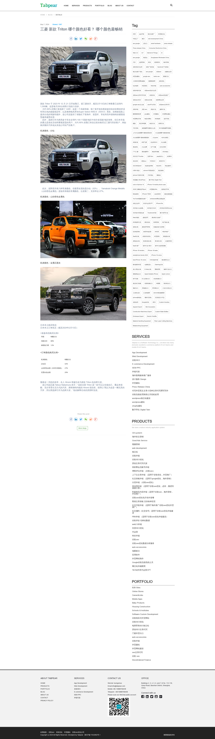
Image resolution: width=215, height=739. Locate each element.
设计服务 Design (139, 379)
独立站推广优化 (137, 71)
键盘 (134, 123)
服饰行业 (162, 109)
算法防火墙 (158, 241)
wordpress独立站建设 (141, 398)
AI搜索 (158, 283)
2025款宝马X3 (151, 208)
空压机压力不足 (159, 297)
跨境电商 (157, 119)
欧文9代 (159, 166)
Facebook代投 (152, 213)
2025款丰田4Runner (166, 208)
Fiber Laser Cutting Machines (163, 321)
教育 (143, 39)
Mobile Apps (137, 599)
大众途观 (163, 142)
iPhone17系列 (146, 194)
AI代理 (157, 231)
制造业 (145, 57)
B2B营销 (156, 222)
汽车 (134, 62)
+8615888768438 (121, 692)
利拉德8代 (168, 166)
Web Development (139, 356)
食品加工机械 (137, 283)
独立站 (135, 452)
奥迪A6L (135, 147)
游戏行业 (161, 123)
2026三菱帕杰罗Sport (139, 189)
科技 (149, 62)
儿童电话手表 (165, 189)
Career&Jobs (137, 595)
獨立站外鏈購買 (138, 566)
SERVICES (76, 5)
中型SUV (152, 161)
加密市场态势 (147, 231)
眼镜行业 (166, 76)
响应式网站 (148, 119)
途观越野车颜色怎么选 (148, 128)
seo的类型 (157, 194)
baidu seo (157, 76)
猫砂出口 (135, 288)
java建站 (147, 114)
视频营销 (136, 444)
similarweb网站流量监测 (157, 199)
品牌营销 (142, 62)
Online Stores (138, 591)
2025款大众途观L (138, 208)
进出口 (145, 43)
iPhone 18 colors (156, 255)
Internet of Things (152, 53)
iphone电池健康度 (159, 293)
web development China (155, 39)
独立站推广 (151, 34)
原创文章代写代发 (139, 463)
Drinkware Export (138, 316)
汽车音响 (135, 128)
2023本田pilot (137, 166)
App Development (139, 353)
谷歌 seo (144, 109)
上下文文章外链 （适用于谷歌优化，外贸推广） (152, 475)
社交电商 (135, 86)
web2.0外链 (137, 524)
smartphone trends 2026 (140, 255)
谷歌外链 (135, 109)
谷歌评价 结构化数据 (141, 520)
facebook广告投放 (163, 67)
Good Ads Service (139, 440)
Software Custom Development (145, 614)
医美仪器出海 (147, 241)
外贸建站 (156, 114)
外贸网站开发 (137, 119)
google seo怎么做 (138, 104)
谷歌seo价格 (148, 100)
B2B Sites (136, 588)
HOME (66, 5)
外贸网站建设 (166, 114)
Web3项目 (136, 217)
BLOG (110, 5)
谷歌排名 (152, 95)
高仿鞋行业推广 (156, 217)
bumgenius (118, 683)
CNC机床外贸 (154, 260)
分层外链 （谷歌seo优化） (143, 482)
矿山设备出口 (146, 278)
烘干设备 (135, 278)
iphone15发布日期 (138, 175)
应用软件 (136, 555)
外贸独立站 (161, 34)
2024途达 (165, 151)
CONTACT (130, 5)
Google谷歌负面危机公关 (142, 562)
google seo (146, 76)
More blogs (82, 428)
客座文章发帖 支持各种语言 (144, 501)
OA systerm (137, 433)
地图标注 (136, 551)
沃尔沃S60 (163, 147)
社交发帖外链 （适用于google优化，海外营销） (152, 479)
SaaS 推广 (136, 246)
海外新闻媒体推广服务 (141, 375)
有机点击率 (136, 203)
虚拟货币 (145, 217)
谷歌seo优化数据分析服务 (143, 543)
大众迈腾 (144, 147)
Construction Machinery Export (142, 311)
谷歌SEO (136, 360)
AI (161, 53)
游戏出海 (135, 227)
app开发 (141, 34)
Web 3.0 (135, 53)
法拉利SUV (153, 142)
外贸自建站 (136, 76)
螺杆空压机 (148, 297)
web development (139, 448)
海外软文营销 (138, 437)
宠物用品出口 (137, 274)
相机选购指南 (168, 194)
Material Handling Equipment (142, 321)
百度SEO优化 (138, 528)
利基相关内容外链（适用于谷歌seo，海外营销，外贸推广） (152, 493)
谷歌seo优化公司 (78, 732)
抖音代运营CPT (148, 203)
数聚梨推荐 (152, 81)
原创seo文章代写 (164, 104)
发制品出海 (136, 241)
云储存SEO (168, 241)
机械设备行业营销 (159, 227)
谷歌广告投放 (150, 67)
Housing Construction (141, 607)
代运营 (135, 532)
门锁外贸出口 (138, 633)
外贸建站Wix (153, 189)
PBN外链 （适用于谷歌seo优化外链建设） (150, 517)
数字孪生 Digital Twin (155, 180)
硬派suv (144, 161)
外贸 (134, 34)
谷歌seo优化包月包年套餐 (143, 498)
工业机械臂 (146, 293)
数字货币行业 (164, 213)
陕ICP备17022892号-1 (92, 735)
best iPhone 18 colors (139, 260)
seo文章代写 (137, 652)
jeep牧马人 (160, 156)
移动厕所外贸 (137, 264)
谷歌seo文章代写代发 (139, 95)
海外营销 (166, 62)
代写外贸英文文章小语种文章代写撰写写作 (150, 391)
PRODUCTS (87, 5)
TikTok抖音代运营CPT (141, 570)
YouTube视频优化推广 (139, 199)
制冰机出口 (167, 283)
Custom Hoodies (164, 302)
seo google (136, 43)
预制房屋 (157, 269)
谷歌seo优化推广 (163, 95)
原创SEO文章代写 (139, 629)
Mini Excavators (150, 307)
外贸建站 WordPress (139, 180)
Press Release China (141, 387)
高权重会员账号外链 (140, 467)
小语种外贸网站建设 (139, 81)
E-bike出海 (148, 269)
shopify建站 (137, 406)
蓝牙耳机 (166, 119)
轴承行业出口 (168, 269)
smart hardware (155, 43)
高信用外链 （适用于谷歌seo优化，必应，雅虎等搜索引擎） (153, 487)
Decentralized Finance (141, 660)
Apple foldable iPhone (151, 274)
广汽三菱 (135, 151)
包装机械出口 (149, 283)
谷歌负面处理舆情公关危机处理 (145, 394)
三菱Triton (150, 156)
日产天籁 (153, 147)
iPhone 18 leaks (153, 250)
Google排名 (145, 302)
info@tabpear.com (118, 686)
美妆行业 (153, 109)
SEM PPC (136, 368)
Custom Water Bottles (161, 311)
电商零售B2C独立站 (140, 626)
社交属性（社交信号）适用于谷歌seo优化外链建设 (152, 512)
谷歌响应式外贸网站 (140, 618)
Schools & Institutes (140, 610)
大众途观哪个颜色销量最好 (141, 137)
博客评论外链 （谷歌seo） (143, 471)
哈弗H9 (169, 156)
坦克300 (135, 161)
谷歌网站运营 (160, 100)
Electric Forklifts (152, 316)
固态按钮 (161, 170)
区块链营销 (136, 231)
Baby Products (138, 603)
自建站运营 (168, 71)
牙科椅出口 (155, 288)
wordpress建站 (138, 402)
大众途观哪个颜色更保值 (162, 133)
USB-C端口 (136, 170)
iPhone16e (159, 203)
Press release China (139, 48)
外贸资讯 (144, 86)
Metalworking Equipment (140, 326)
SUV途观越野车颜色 (165, 128)
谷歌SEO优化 (138, 460)
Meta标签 (136, 194)
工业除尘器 (136, 293)
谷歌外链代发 (137, 90)
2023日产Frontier (138, 156)
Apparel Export (137, 307)
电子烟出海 (165, 222)
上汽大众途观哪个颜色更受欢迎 (142, 133)
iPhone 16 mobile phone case (156, 184)
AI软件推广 (165, 231)
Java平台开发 (151, 104)
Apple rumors (166, 274)
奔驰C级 (135, 142)
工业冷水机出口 (167, 288)
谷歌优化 (161, 81)
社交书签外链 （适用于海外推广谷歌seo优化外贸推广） (153, 506)
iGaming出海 (159, 264)
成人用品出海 (137, 269)
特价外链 (153, 86)
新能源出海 (166, 236)
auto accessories (165, 86)
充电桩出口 (145, 288)
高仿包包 (147, 222)
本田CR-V (162, 161)
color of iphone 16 (138, 184)
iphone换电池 (137, 297)
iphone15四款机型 (149, 170)
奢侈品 (159, 175)
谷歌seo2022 (137, 100)
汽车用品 (150, 175)
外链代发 (136, 372)
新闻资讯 (157, 62)
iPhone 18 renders (138, 250)
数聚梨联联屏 (137, 114)
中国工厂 (135, 39)
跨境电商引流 (137, 222)
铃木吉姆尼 (165, 137)
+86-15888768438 (119, 689)
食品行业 (152, 123)
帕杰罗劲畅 (155, 151)
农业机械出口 (158, 278)
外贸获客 (157, 236)
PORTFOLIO (99, 5)
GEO (154, 302)
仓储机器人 (148, 264)
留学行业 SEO (147, 246)
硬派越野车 (145, 151)
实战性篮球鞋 (149, 166)
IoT (142, 53)
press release (168, 43)
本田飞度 (144, 142)
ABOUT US (119, 5)
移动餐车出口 (166, 260)
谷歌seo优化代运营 (150, 90)
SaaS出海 (136, 236)
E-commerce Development (143, 364)
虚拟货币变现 (146, 227)
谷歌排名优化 (147, 236)
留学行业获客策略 (160, 246)
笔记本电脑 (142, 123)
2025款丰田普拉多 (138, 213)
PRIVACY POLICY (47, 700)
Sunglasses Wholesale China (160, 57)
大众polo (155, 137)
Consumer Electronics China (157, 48)
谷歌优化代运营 (137, 67)
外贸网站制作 (138, 559)
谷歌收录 (135, 302)
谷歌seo (158, 71)
